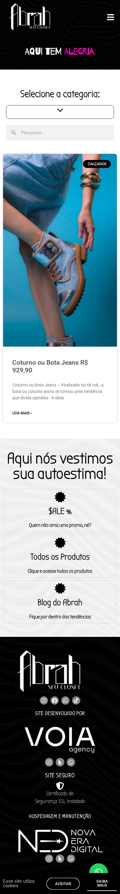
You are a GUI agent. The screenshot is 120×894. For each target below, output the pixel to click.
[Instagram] (44, 700)
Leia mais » (22, 413)
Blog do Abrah (60, 602)
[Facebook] (54, 700)
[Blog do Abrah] (60, 588)
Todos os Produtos (60, 557)
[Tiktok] (76, 700)
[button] (60, 110)
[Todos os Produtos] (60, 542)
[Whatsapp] (65, 700)
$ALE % (60, 511)
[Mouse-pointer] (60, 762)
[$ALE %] (60, 497)
